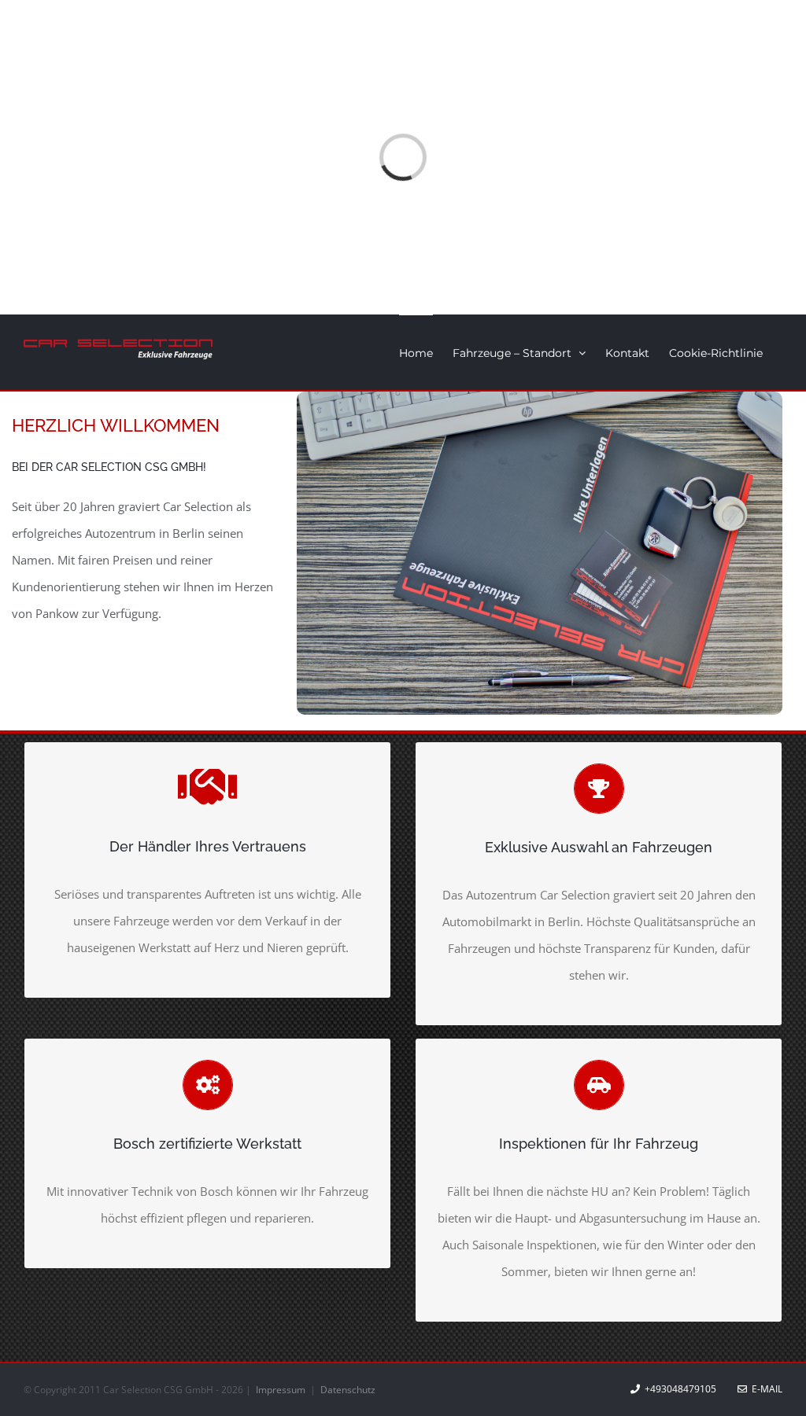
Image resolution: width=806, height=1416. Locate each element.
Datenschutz (348, 1389)
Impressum (282, 1389)
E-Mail (764, 1389)
